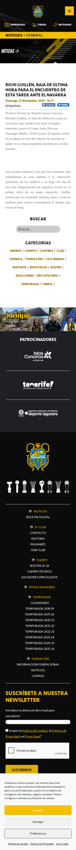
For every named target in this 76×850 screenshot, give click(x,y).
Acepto (38, 810)
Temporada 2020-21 (39, 620)
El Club (40, 527)
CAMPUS (38, 675)
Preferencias (38, 833)
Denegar (38, 821)
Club (60, 250)
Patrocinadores (42, 587)
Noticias (40, 511)
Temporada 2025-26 (39, 648)
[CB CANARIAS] (38, 3)
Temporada (30, 284)
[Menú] (69, 10)
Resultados (38, 267)
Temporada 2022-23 (39, 631)
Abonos (15, 250)
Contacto (38, 532)
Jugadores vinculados (40, 577)
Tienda (47, 284)
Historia (38, 538)
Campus (31, 250)
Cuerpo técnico (39, 571)
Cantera (46, 250)
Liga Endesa (55, 259)
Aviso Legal (62, 844)
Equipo (42, 560)
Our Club (38, 550)
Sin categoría (47, 275)
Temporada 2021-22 (39, 625)
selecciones (24, 275)
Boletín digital (38, 517)
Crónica (16, 259)
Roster (55, 267)
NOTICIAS (14, 35)
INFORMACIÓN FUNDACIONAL (38, 664)
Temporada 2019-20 (39, 614)
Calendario (39, 602)
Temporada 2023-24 (39, 637)
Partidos (19, 267)
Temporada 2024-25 (39, 643)
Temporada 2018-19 (39, 608)
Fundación (34, 259)
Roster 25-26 (39, 565)
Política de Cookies (35, 730)
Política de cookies (18, 844)
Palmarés (38, 544)
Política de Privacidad (42, 844)
